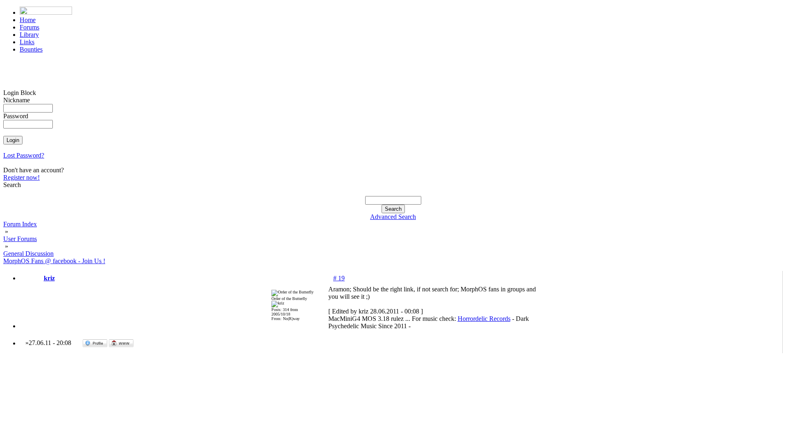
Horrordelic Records (484, 318)
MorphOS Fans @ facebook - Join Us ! (54, 260)
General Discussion (28, 253)
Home (28, 19)
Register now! (21, 177)
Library (29, 34)
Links (27, 41)
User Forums (20, 238)
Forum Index (20, 224)
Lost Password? (23, 155)
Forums (29, 27)
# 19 (339, 278)
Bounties (31, 49)
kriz (49, 278)
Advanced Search (393, 216)
